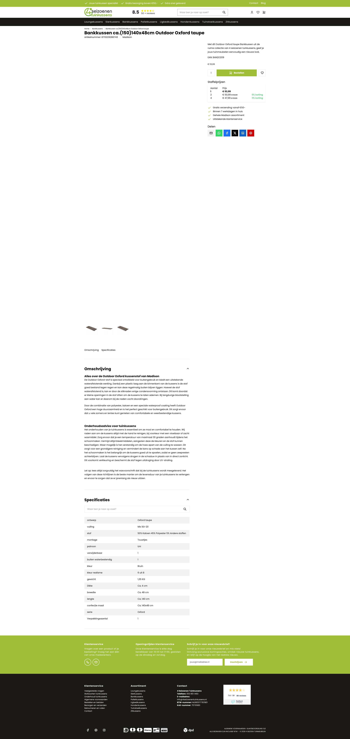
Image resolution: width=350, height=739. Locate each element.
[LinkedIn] (242, 133)
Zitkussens (232, 21)
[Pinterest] (250, 133)
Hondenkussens (189, 21)
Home (86, 29)
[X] (234, 133)
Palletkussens (149, 21)
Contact (253, 3)
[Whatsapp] (219, 133)
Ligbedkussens (169, 21)
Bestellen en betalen (94, 702)
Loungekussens (93, 21)
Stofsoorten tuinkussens (95, 693)
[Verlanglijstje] (258, 12)
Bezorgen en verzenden (95, 705)
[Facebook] (227, 133)
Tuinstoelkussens (212, 21)
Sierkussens (113, 21)
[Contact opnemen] (87, 662)
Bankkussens (130, 21)
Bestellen (239, 72)
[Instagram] (104, 730)
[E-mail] (96, 662)
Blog (263, 3)
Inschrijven (236, 662)
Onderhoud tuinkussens (95, 696)
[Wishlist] (262, 72)
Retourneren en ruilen (94, 708)
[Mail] (211, 133)
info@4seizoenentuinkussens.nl (192, 699)
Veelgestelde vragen (94, 690)
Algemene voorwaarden (95, 699)
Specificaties (108, 350)
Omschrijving (91, 350)
